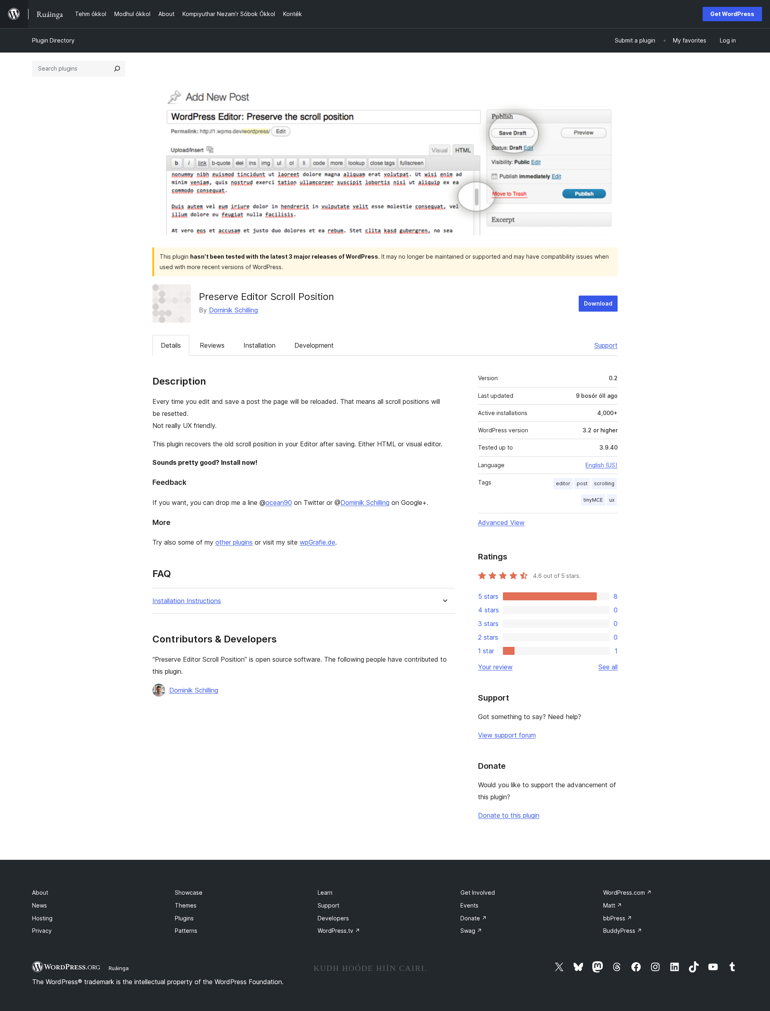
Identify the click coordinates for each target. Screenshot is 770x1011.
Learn (325, 892)
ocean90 (278, 502)
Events (469, 905)
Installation (259, 345)
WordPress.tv (339, 930)
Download (598, 303)
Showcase (189, 892)
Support (606, 345)
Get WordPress (732, 13)
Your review (495, 667)
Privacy (42, 930)
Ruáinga (119, 968)
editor (563, 483)
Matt (612, 905)
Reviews (212, 345)
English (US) (602, 465)
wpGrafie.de (317, 542)
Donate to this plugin (508, 815)
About (40, 892)
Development (314, 345)
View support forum (507, 735)
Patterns (186, 930)
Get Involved (477, 892)
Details (171, 345)
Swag (471, 930)
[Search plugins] (117, 69)
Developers (333, 918)
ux (611, 500)
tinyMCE (593, 500)
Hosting (42, 918)
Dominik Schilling (233, 310)
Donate (473, 918)
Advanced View (501, 523)
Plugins (184, 918)
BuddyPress (622, 930)
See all (608, 667)
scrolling (604, 483)
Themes (186, 905)
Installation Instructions (186, 601)
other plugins (234, 542)
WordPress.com (627, 892)
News (39, 905)
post (582, 483)
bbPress (617, 918)
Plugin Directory (53, 40)
